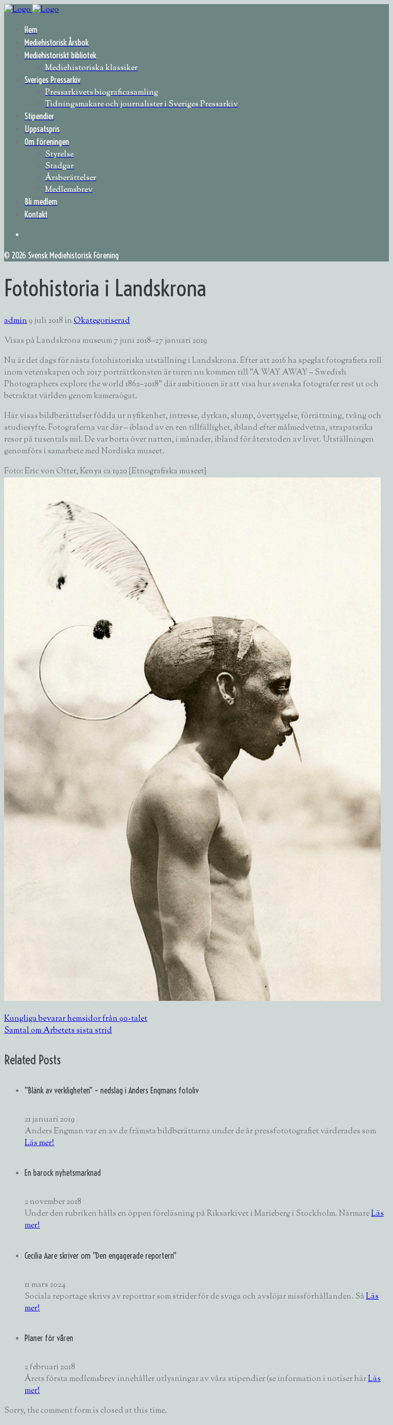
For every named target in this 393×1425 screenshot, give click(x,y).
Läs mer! (39, 1143)
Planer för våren (49, 1338)
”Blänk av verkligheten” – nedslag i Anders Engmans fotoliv (112, 1090)
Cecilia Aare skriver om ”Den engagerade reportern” (101, 1256)
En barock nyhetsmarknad (63, 1173)
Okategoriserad (102, 321)
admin (15, 321)
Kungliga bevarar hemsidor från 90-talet (75, 1019)
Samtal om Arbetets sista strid (58, 1031)
